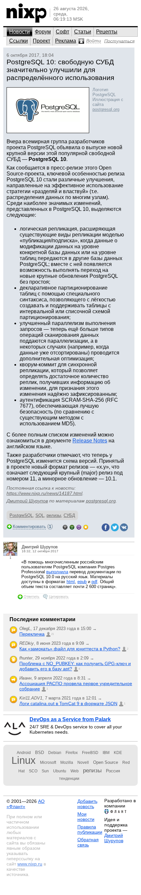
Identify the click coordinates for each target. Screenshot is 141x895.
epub (82, 581)
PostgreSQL (21, 515)
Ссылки (18, 41)
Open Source (105, 762)
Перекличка (32, 634)
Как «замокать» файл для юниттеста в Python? (69, 648)
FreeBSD (90, 753)
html (71, 581)
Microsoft (48, 762)
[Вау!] (85, 526)
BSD (39, 752)
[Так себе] (72, 526)
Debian (54, 753)
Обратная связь (88, 842)
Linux (23, 760)
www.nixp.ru (29, 863)
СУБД (69, 515)
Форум (43, 31)
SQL (39, 515)
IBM (106, 753)
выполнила (57, 571)
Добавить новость (87, 804)
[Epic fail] (65, 526)
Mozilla (66, 762)
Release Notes (89, 440)
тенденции (69, 779)
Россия (113, 770)
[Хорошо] (78, 526)
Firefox (72, 753)
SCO (33, 771)
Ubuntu (59, 771)
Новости (19, 31)
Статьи (82, 31)
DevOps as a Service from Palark (70, 719)
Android (24, 753)
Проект (41, 41)
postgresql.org (105, 109)
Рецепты (106, 31)
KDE (118, 753)
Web (74, 771)
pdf (94, 581)
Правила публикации (89, 829)
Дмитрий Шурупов (27, 500)
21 (52, 634)
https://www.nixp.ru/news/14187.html (44, 493)
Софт (62, 31)
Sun (45, 771)
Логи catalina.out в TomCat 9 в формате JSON (68, 703)
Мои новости (85, 816)
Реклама (65, 41)
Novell (83, 762)
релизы (54, 515)
